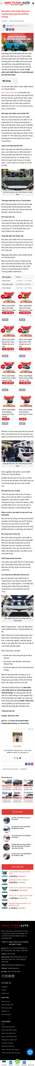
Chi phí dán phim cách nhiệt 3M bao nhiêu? (21, 836)
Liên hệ (3, 990)
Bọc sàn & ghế (6, 1014)
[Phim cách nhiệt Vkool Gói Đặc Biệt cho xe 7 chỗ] (26, 297)
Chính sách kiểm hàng (8, 1033)
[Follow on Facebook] (3, 976)
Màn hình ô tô (5, 1001)
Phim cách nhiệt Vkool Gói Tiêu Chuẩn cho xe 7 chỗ (25, 342)
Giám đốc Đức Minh (14, 971)
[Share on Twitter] (10, 29)
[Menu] (1, 3)
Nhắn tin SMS (31, 1065)
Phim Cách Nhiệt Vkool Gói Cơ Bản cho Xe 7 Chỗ (26, 378)
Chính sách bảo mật (7, 1046)
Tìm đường (3, 1065)
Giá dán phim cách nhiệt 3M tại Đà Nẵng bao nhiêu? (20, 827)
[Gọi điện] (17, 1062)
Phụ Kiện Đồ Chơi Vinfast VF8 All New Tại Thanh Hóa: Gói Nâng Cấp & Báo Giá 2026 (21, 846)
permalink (24, 769)
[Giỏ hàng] (33, 3)
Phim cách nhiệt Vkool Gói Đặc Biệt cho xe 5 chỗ (8, 308)
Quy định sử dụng (7, 1043)
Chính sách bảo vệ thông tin (10, 1049)
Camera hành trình (7, 1005)
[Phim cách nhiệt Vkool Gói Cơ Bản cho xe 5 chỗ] (9, 367)
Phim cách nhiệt (6, 1008)
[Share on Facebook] (7, 29)
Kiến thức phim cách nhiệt (16, 21)
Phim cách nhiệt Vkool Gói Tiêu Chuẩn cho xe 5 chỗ (8, 342)
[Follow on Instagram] (6, 976)
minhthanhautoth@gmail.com (15, 965)
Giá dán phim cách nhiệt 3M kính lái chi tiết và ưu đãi (21, 854)
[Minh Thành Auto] (17, 3)
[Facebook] (15, 758)
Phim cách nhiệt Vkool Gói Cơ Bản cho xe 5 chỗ (9, 378)
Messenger (24, 1065)
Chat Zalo (10, 1065)
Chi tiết (5, 319)
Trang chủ (4, 21)
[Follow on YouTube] (12, 976)
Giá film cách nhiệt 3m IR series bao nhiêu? (21, 818)
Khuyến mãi (5, 993)
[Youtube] (20, 758)
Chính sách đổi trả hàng (9, 1030)
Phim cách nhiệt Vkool (9, 93)
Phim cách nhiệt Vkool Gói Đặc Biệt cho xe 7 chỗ (25, 308)
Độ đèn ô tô (5, 1011)
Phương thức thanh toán (9, 1040)
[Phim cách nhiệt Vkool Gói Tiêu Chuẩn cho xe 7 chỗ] (26, 331)
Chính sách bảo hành (8, 1027)
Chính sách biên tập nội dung (10, 1053)
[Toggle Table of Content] (14, 81)
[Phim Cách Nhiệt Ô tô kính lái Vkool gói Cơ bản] (26, 401)
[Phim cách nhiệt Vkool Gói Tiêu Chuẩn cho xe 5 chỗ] (9, 331)
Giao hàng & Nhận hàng (8, 1036)
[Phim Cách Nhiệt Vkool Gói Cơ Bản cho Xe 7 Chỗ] (26, 367)
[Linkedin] (17, 758)
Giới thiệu (4, 987)
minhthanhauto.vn (13, 968)
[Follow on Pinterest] (9, 976)
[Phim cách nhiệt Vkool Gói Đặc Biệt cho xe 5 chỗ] (9, 297)
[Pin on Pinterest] (13, 29)
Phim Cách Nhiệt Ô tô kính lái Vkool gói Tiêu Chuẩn (8, 413)
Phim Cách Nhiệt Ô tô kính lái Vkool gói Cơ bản (26, 412)
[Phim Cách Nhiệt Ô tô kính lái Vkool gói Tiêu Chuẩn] (9, 401)
